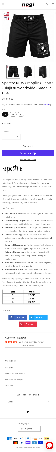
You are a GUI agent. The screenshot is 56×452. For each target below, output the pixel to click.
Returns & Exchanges (14, 379)
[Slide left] (3, 72)
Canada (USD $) (27, 429)
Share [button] (7, 310)
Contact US (10, 368)
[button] (3, 5)
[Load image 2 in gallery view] (28, 71)
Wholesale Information (15, 373)
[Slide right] (53, 72)
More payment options (28, 159)
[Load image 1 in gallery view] (13, 71)
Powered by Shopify (34, 447)
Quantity (5, 131)
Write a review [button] (28, 345)
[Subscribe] (48, 402)
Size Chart (6, 123)
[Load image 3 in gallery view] (42, 71)
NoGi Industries (24, 447)
